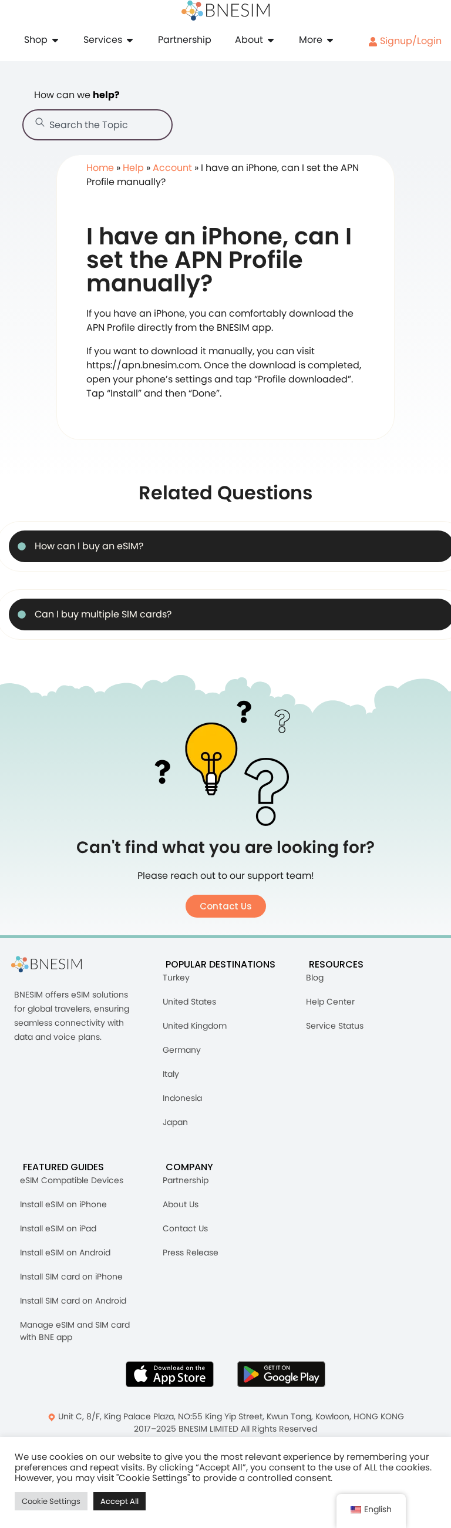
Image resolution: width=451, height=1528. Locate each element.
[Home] (225, 10)
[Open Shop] (55, 40)
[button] (226, 906)
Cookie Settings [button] (51, 1501)
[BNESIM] (55, 964)
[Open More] (330, 40)
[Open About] (270, 40)
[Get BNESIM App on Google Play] (281, 1374)
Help (133, 167)
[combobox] (97, 124)
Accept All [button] (119, 1501)
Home (100, 167)
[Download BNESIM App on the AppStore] (170, 1374)
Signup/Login (410, 41)
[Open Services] (129, 40)
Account (172, 167)
